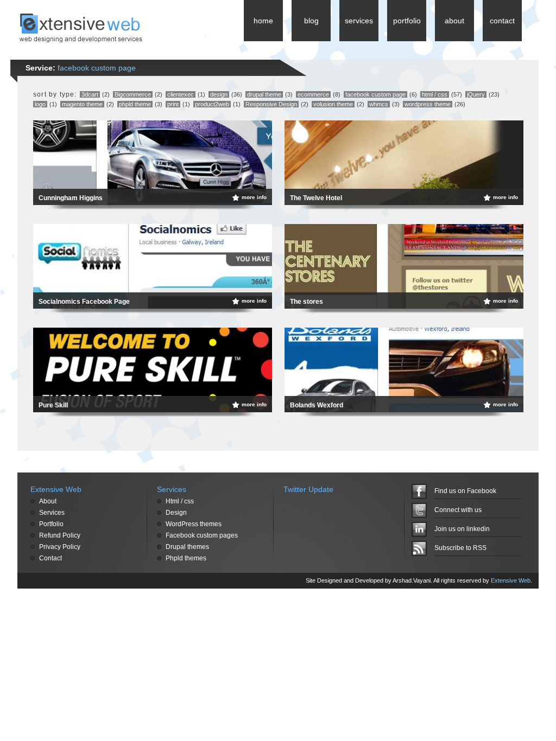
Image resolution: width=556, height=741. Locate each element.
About (47, 501)
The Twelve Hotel (316, 198)
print (173, 104)
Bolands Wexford (316, 405)
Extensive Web (510, 580)
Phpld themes (186, 558)
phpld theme (135, 104)
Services (52, 512)
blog (311, 20)
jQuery (476, 94)
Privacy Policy (59, 547)
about (454, 20)
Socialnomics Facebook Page (84, 301)
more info (254, 197)
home (263, 20)
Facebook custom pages (202, 535)
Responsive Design (271, 104)
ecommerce (313, 94)
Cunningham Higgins (71, 198)
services (359, 20)
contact (502, 20)
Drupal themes (187, 547)
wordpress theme (428, 104)
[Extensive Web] (80, 39)
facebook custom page (375, 94)
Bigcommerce (133, 94)
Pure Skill (53, 405)
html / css (434, 94)
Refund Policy (59, 535)
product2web (212, 104)
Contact (50, 558)
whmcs (378, 104)
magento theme (82, 104)
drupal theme (264, 94)
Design (176, 512)
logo (40, 104)
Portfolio (51, 524)
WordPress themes (194, 524)
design (219, 94)
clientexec (180, 94)
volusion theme (333, 104)
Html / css (180, 501)
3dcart (89, 94)
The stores (306, 301)
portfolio (407, 20)
